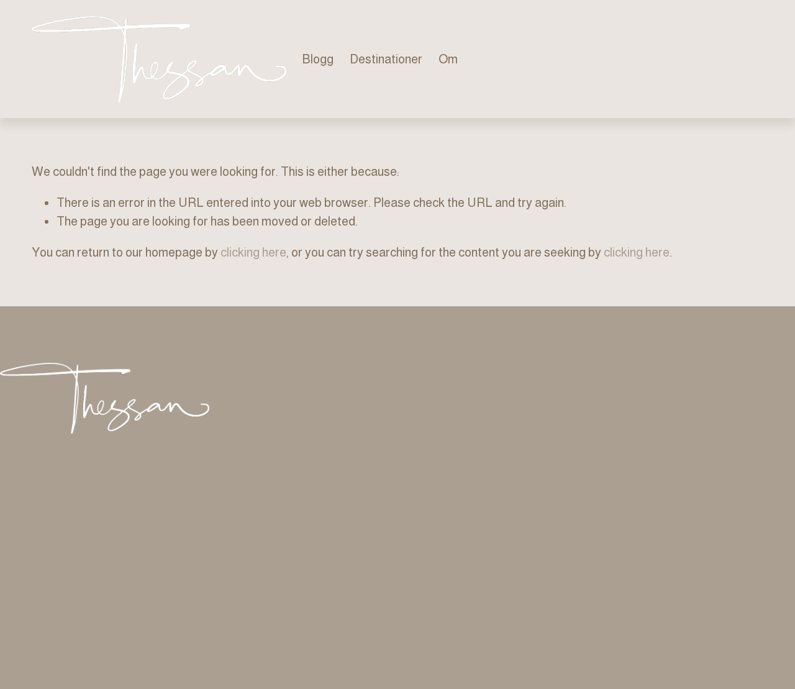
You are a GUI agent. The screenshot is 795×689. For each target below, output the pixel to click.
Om (448, 59)
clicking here (253, 252)
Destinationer (386, 59)
